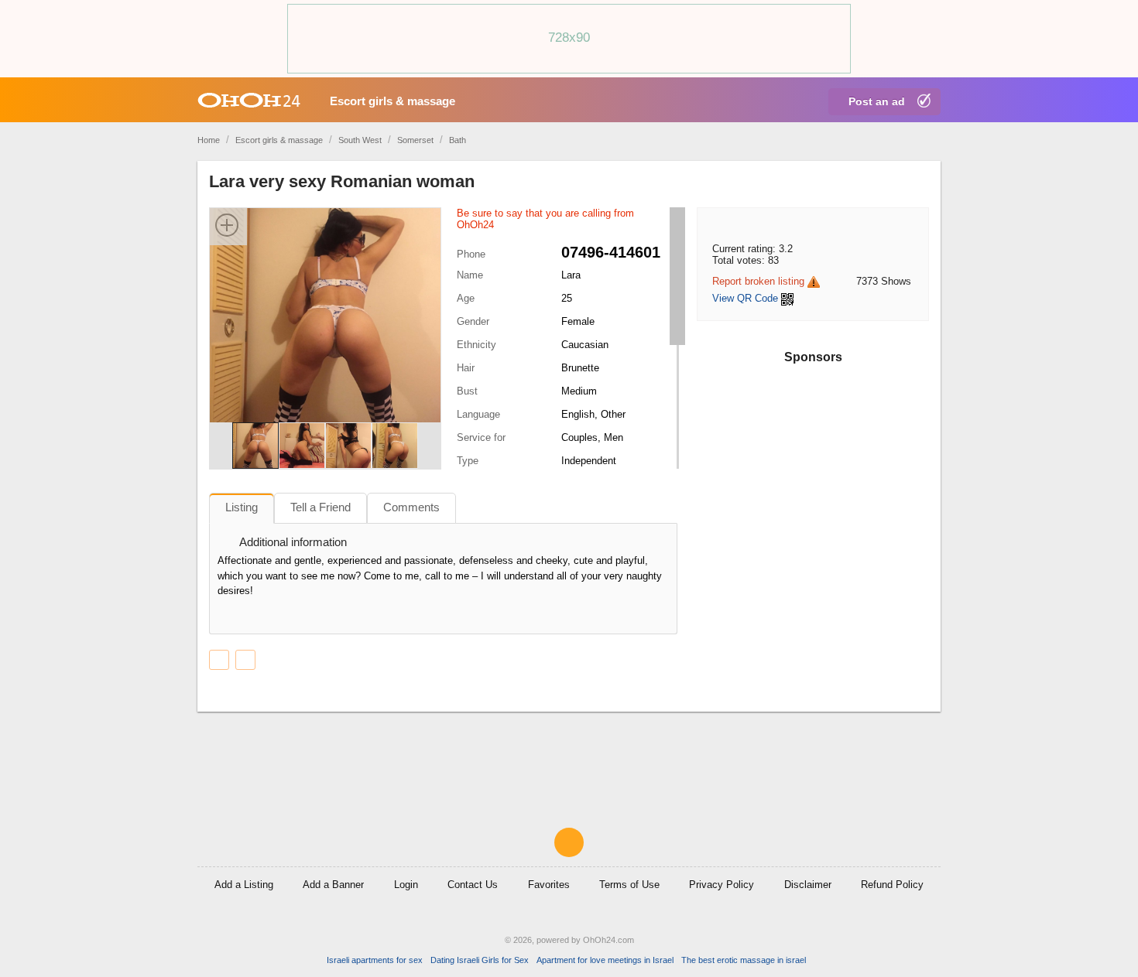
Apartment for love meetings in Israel (605, 960)
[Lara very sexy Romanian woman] (325, 327)
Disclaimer (807, 884)
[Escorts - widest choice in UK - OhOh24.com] (248, 99)
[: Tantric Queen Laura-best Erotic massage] (219, 660)
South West (360, 140)
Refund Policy (892, 884)
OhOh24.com (608, 940)
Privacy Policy (721, 884)
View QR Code (745, 298)
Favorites (549, 884)
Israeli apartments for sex (375, 960)
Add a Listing (243, 884)
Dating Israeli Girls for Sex (479, 960)
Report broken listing (758, 281)
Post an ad (876, 101)
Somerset (415, 140)
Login (406, 884)
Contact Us (472, 884)
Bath (457, 140)
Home (208, 140)
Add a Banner (333, 884)
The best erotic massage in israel (743, 960)
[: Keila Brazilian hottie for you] (245, 660)
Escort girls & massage (392, 101)
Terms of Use (629, 884)
